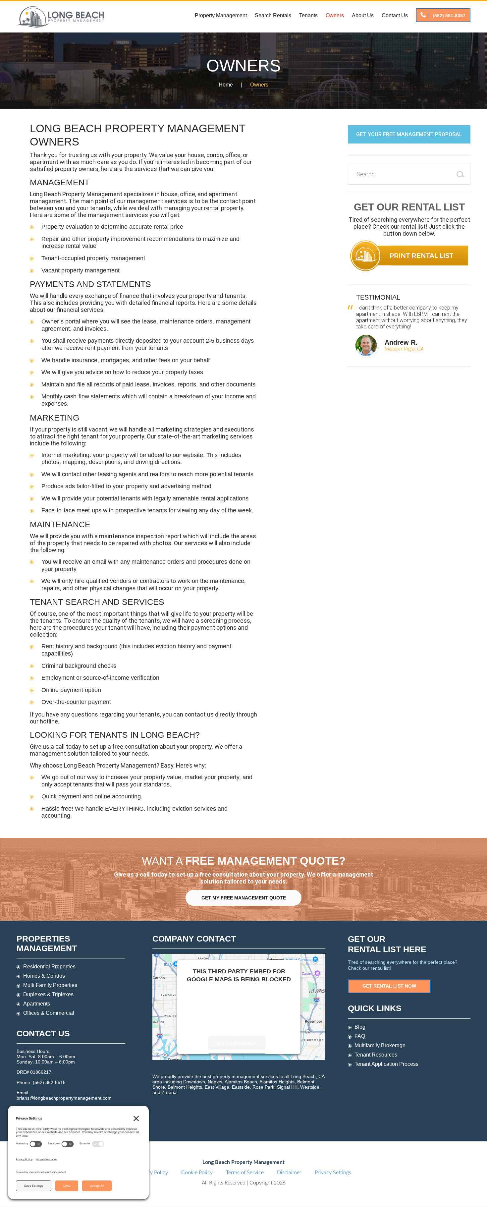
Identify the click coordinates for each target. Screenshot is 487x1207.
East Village (217, 1087)
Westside (309, 1087)
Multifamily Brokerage (380, 1045)
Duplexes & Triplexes (48, 994)
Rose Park (263, 1087)
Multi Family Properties (50, 985)
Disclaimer (289, 1172)
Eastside (241, 1087)
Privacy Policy (152, 1172)
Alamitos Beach (241, 1081)
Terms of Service (245, 1172)
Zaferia (169, 1092)
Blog (359, 1027)
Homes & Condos (44, 976)
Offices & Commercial (48, 1013)
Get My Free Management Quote (243, 897)
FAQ (359, 1036)
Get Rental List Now (389, 986)
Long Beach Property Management (60, 17)
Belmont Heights (185, 1087)
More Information (237, 1043)
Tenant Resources (375, 1055)
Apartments (36, 1003)
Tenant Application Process (386, 1064)
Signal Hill (287, 1087)
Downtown (194, 1081)
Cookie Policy (197, 1172)
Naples (215, 1081)
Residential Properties (49, 966)
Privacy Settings (333, 1172)
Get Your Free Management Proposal (409, 134)
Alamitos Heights (277, 1081)
